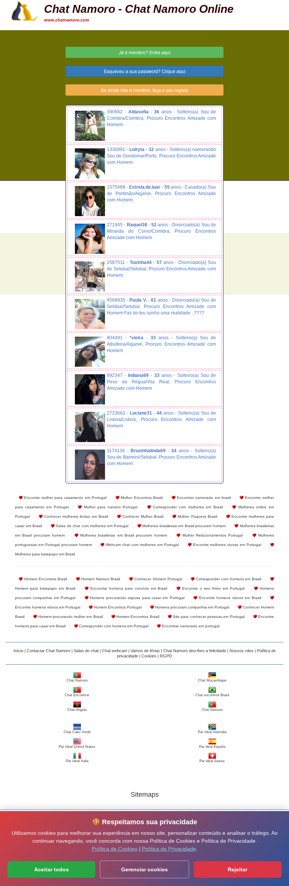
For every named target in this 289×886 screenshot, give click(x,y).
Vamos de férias (145, 650)
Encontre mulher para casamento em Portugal (64, 498)
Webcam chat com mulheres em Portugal (141, 545)
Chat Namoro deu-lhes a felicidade (194, 650)
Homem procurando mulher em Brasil (69, 617)
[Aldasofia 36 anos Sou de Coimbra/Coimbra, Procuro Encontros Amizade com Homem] (90, 126)
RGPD (166, 656)
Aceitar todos (51, 869)
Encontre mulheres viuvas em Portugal (226, 545)
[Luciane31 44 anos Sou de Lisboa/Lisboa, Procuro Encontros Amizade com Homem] (90, 427)
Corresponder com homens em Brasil (228, 579)
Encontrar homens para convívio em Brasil (127, 588)
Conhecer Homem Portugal (157, 579)
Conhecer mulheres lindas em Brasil (75, 516)
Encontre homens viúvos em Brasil (229, 598)
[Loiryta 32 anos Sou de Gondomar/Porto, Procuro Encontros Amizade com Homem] (90, 163)
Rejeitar (237, 869)
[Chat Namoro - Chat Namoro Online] (24, 10)
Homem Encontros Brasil (45, 579)
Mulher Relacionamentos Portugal (211, 535)
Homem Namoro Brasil (100, 579)
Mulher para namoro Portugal (109, 507)
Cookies (149, 656)
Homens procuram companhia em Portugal (191, 607)
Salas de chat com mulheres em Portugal (92, 526)
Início (18, 650)
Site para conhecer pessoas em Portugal (208, 617)
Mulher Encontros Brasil (141, 498)
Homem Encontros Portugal (117, 607)
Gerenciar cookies (144, 869)
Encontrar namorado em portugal (190, 626)
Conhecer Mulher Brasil (142, 516)
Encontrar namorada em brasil (202, 498)
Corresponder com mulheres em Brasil (187, 507)
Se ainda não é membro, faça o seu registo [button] (145, 90)
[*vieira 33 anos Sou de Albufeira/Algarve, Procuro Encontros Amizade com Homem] (90, 352)
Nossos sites (242, 650)
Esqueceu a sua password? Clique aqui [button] (145, 71)
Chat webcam (114, 650)
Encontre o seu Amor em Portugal (212, 588)
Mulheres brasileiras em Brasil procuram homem (183, 526)
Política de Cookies (114, 849)
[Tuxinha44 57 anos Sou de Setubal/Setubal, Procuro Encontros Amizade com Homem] (90, 276)
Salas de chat (86, 650)
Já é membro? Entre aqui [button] (144, 52)
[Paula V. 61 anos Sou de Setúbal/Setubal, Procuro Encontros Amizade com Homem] (90, 314)
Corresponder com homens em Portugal (113, 626)
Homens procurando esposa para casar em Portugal (136, 598)
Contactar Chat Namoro (49, 650)
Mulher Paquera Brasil (196, 516)
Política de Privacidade (169, 849)
